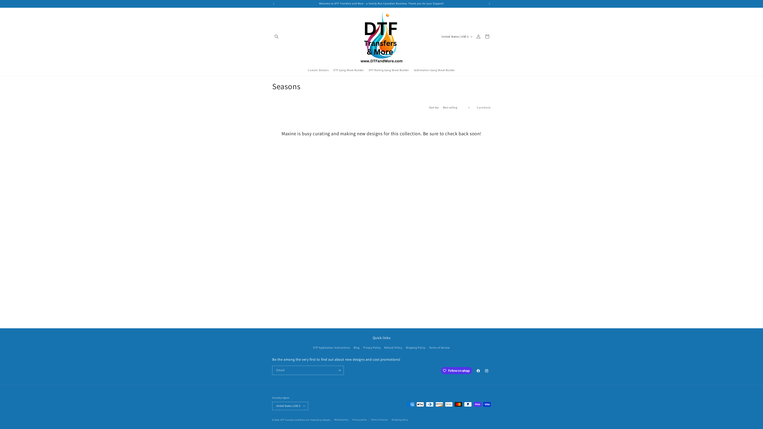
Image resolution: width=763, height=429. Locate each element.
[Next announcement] (489, 4)
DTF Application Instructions (331, 347)
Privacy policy (359, 419)
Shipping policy (400, 419)
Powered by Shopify (320, 419)
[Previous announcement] (273, 4)
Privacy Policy (372, 347)
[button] (276, 36)
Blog (356, 347)
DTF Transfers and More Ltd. (295, 419)
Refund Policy (393, 347)
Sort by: (434, 107)
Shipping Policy (415, 347)
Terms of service (379, 419)
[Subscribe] (339, 370)
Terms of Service (439, 347)
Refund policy (341, 419)
